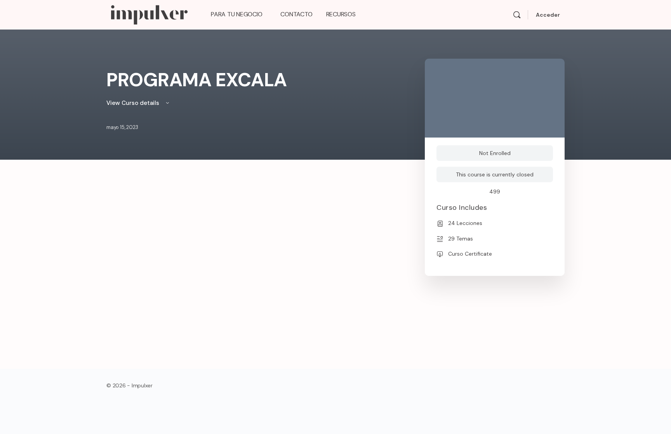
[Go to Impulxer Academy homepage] (148, 14)
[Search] (517, 14)
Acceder (548, 14)
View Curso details (133, 103)
